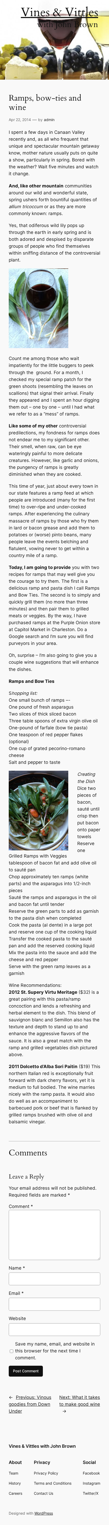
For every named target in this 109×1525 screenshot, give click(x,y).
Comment (21, 1206)
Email (16, 1293)
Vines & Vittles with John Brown (42, 1446)
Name (17, 1268)
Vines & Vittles (59, 12)
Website (17, 1318)
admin (49, 119)
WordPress (43, 1513)
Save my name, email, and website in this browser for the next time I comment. (55, 1350)
